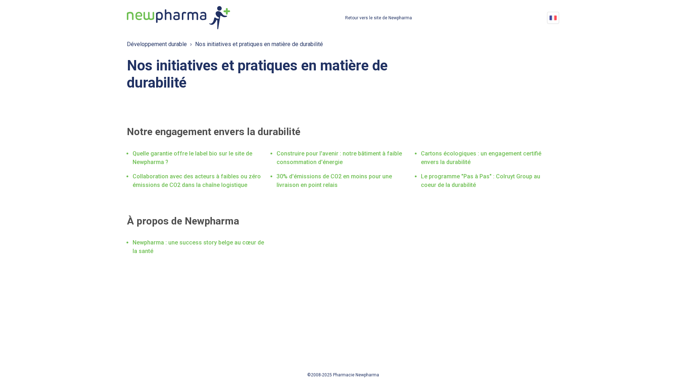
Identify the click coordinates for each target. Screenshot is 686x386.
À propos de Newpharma (183, 221)
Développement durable (157, 44)
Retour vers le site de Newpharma (378, 17)
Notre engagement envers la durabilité (213, 132)
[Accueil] (178, 17)
